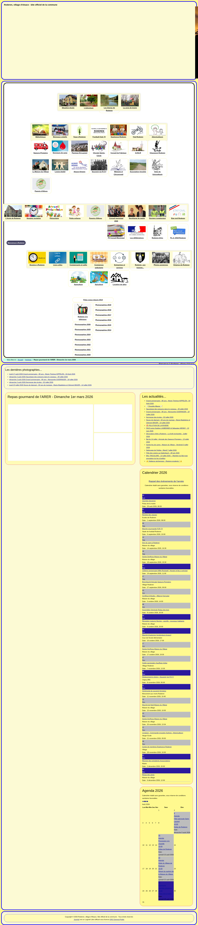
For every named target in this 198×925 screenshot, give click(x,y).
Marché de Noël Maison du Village (154, 705)
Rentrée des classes (149, 515)
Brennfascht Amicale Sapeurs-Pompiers (156, 582)
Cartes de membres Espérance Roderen (157, 747)
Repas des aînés (148, 775)
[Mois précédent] (144, 801)
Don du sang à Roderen (151, 543)
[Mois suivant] (147, 801)
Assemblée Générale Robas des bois (155, 610)
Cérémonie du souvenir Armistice (154, 691)
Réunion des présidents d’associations (156, 761)
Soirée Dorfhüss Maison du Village (154, 557)
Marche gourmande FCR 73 (152, 529)
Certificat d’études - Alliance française (155, 596)
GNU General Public (117, 919)
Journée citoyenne (149, 501)
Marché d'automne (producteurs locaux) (156, 635)
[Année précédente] (143, 801)
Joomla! (77, 919)
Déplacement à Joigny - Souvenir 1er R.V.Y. (158, 677)
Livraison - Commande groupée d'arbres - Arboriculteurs (162, 733)
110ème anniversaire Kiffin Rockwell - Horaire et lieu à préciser (165, 571)
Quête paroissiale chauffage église (154, 663)
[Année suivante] (146, 801)
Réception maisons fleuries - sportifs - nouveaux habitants (163, 621)
